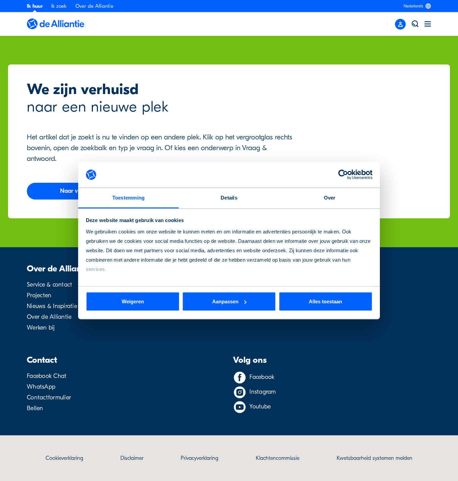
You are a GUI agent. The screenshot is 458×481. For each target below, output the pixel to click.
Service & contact (49, 284)
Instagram (262, 391)
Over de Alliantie (94, 6)
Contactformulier (49, 397)
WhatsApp (41, 386)
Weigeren (133, 301)
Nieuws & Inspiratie (52, 306)
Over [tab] (330, 197)
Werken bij (41, 327)
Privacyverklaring (199, 458)
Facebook (261, 377)
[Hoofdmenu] (427, 23)
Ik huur (35, 6)
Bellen (35, 408)
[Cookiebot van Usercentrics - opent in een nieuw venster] (343, 175)
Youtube (260, 406)
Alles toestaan (325, 301)
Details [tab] (229, 197)
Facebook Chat (46, 376)
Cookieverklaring (64, 458)
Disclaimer (132, 458)
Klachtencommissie (277, 458)
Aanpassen (225, 301)
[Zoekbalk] (415, 24)
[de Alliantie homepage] (55, 23)
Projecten (39, 295)
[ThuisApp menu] (400, 24)
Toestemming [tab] (128, 197)
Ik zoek (59, 6)
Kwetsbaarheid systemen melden (374, 458)
